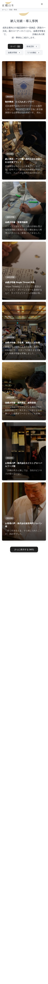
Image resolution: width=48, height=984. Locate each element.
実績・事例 (13, 10)
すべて (14, 46)
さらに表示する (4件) (24, 549)
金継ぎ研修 (14, 52)
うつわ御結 (33, 52)
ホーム (4, 10)
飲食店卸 (32, 46)
